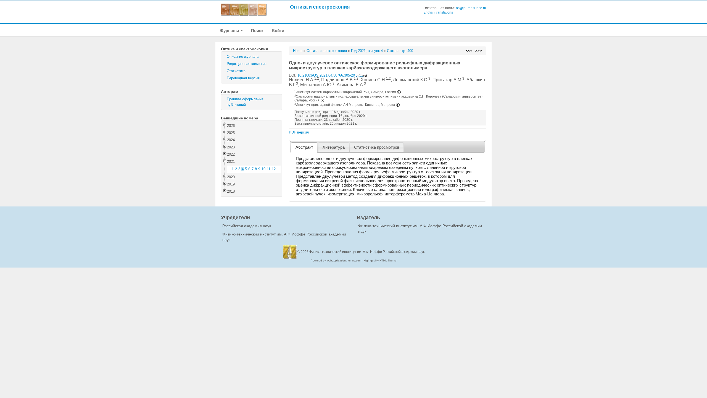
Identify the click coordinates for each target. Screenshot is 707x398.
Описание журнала (242, 56)
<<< (469, 51)
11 (268, 169)
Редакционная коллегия (247, 64)
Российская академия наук (246, 226)
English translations (438, 12)
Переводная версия (243, 78)
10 (263, 169)
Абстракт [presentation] (304, 147)
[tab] (304, 147)
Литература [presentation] (334, 147)
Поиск (257, 30)
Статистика (236, 71)
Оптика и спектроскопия (320, 7)
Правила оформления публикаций (245, 102)
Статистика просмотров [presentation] (376, 147)
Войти (278, 30)
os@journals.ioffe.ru (471, 8)
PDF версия (299, 132)
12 (274, 169)
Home (297, 51)
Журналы (230, 30)
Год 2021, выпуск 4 (367, 51)
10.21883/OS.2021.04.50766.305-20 (326, 75)
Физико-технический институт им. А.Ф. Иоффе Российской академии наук (366, 252)
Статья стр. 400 (400, 51)
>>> (478, 51)
